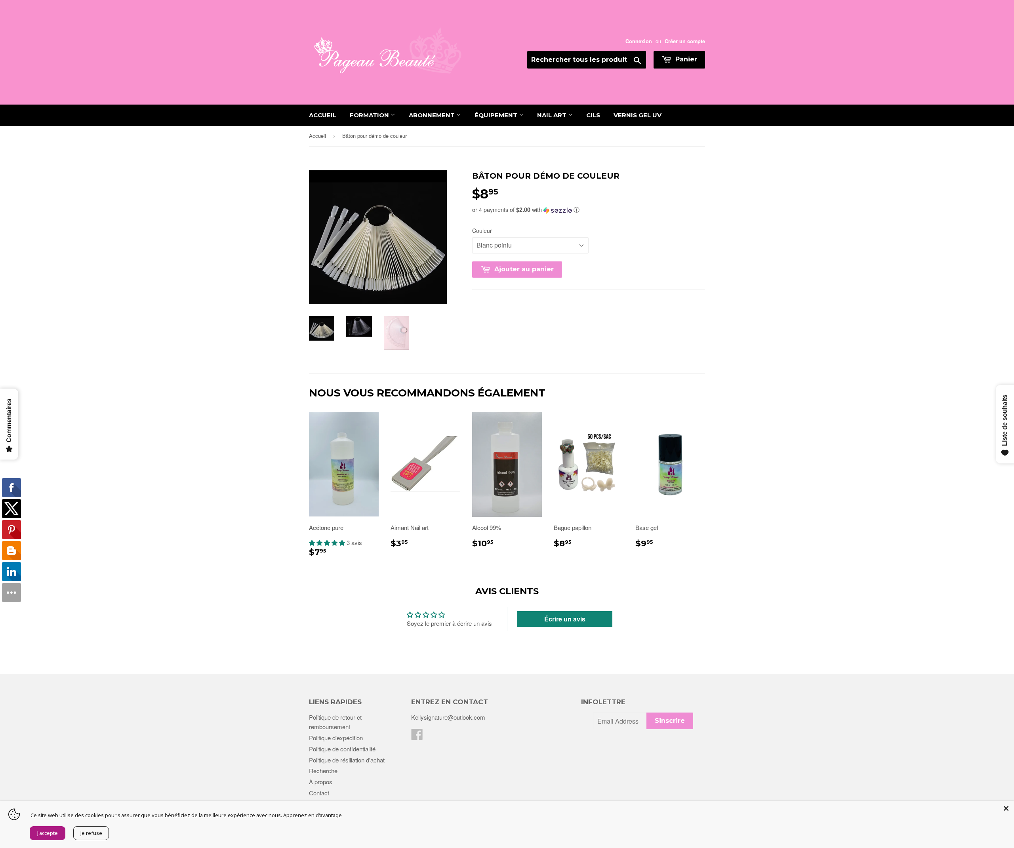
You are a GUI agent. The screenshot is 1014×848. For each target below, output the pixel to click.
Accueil (322, 115)
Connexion (638, 41)
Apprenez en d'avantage (312, 815)
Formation (370, 115)
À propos (320, 781)
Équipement (497, 115)
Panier (685, 59)
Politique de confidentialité (342, 749)
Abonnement (432, 115)
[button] (588, 209)
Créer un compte (685, 41)
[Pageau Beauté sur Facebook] (417, 736)
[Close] (1006, 808)
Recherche (323, 770)
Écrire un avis (564, 618)
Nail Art (552, 115)
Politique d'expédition (336, 738)
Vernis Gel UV (637, 115)
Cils (593, 115)
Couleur (482, 230)
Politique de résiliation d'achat (347, 760)
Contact (319, 793)
